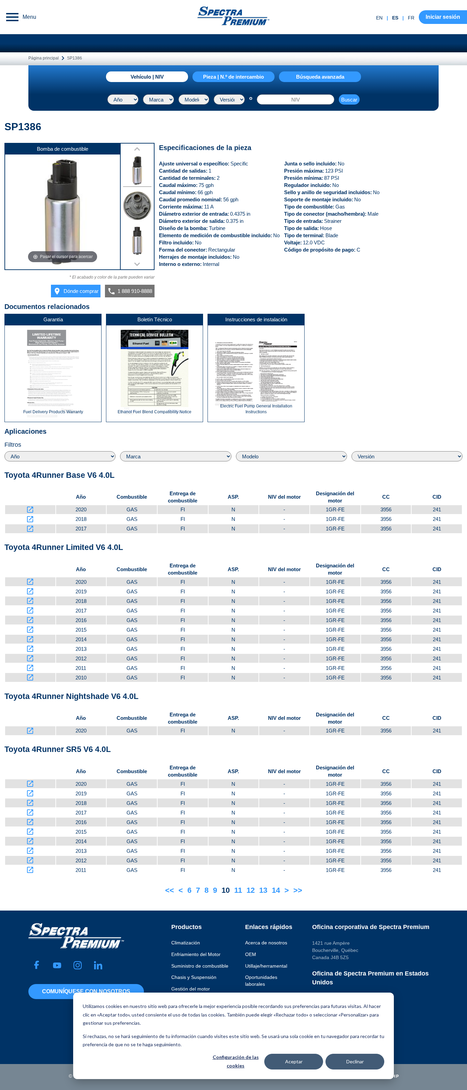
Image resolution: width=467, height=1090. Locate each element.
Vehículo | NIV (147, 77)
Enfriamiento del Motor (196, 954)
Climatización (185, 942)
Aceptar (294, 1061)
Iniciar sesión (443, 17)
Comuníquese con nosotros (86, 991)
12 (250, 890)
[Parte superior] (137, 171)
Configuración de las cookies (236, 1061)
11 (238, 890)
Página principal (43, 58)
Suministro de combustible (199, 966)
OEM (250, 954)
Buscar (349, 100)
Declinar (355, 1061)
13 (263, 890)
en (379, 18)
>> (297, 890)
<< (169, 890)
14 (276, 890)
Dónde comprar (75, 291)
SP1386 (74, 58)
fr (411, 18)
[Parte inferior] (137, 207)
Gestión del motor (190, 989)
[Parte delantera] (137, 241)
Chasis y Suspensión (193, 977)
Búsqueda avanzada (320, 77)
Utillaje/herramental (266, 966)
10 (226, 890)
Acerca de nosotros (266, 942)
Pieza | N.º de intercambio (233, 77)
